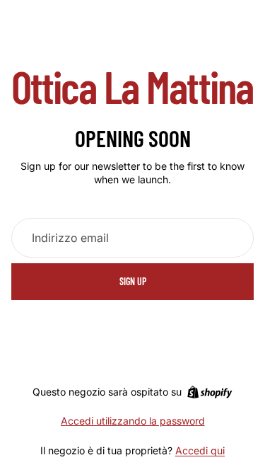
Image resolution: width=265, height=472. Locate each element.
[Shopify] (209, 392)
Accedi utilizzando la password (133, 421)
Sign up (132, 281)
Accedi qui (200, 450)
